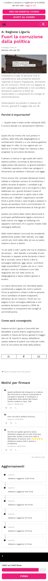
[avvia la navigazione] (43, 24)
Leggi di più (30, 5)
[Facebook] (2, 556)
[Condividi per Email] (39, 356)
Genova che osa (9, 50)
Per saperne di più (38, 457)
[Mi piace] (6, 407)
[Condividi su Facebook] (23, 356)
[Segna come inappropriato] (11, 407)
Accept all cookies (24, 17)
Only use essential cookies (24, 11)
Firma (24, 576)
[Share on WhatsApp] (8, 356)
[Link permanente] (16, 408)
